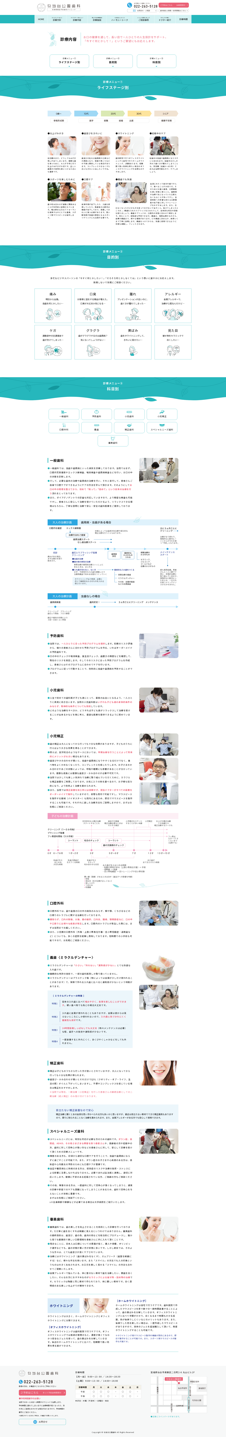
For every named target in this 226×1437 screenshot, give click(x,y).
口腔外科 (64, 429)
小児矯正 (162, 416)
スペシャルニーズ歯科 (162, 429)
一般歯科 (64, 416)
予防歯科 (96, 416)
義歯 (96, 429)
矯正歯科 (129, 429)
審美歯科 (113, 442)
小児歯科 (129, 416)
